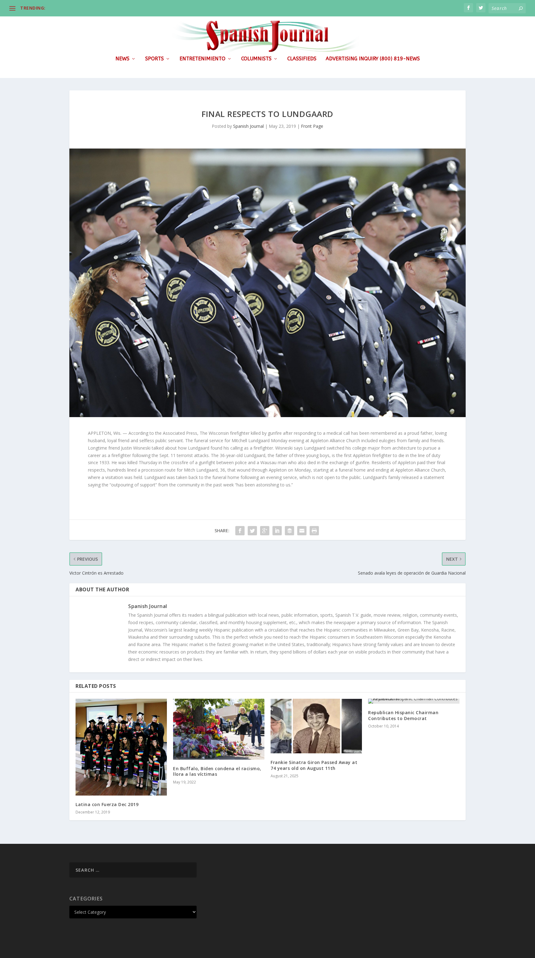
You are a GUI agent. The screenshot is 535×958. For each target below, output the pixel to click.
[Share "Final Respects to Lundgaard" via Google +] (265, 530)
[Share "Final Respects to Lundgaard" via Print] (314, 530)
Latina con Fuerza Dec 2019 (107, 804)
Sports (154, 59)
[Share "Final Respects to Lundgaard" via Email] (302, 530)
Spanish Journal (248, 126)
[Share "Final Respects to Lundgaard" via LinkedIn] (277, 530)
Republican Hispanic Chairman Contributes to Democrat (403, 715)
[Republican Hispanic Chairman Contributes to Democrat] (413, 701)
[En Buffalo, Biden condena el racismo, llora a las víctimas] (218, 729)
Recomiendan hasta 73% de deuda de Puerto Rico (102, 8)
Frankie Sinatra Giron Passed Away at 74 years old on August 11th (314, 765)
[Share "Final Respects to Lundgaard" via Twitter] (252, 530)
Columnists (256, 59)
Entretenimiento (202, 59)
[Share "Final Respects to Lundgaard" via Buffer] (289, 530)
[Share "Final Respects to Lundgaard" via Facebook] (240, 530)
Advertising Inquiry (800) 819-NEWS (373, 59)
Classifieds (301, 59)
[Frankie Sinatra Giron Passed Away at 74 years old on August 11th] (316, 726)
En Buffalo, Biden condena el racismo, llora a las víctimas (217, 771)
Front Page (312, 126)
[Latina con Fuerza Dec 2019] (121, 747)
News (122, 59)
